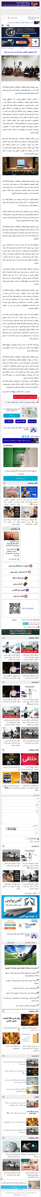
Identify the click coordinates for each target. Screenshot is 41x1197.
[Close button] (40, 1179)
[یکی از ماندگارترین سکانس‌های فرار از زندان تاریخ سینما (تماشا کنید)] (11, 536)
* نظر (37, 811)
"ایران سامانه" (17, 1195)
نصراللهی (30, 627)
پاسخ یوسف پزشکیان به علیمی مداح (26, 1006)
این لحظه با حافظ (18, 578)
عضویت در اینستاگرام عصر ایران (19, 566)
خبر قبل (10, 421)
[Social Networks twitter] (25, 436)
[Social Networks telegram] (23, 436)
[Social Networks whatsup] (28, 436)
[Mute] (8, 465)
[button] (6, 25)
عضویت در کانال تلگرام (23, 392)
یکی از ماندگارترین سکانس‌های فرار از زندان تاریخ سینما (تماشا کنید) (12, 544)
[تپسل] (4, 446)
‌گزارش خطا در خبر (34, 624)
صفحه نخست (37, 48)
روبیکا (13, 392)
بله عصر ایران (6, 392)
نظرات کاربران (20, 421)
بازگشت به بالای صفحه (31, 893)
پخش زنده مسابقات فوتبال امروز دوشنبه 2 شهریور (21, 968)
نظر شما (36, 795)
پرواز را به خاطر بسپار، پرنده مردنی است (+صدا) (16, 429)
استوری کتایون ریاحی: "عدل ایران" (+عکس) (25, 988)
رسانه (25, 627)
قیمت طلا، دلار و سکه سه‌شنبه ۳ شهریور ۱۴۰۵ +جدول (21, 993)
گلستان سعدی (17, 584)
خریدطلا (12, 415)
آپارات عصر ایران (19, 596)
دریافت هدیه (14, 1187)
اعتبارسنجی (36, 841)
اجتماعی (31, 48)
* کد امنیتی (35, 826)
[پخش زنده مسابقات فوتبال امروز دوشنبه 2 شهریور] (20, 955)
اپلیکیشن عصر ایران (27, 608)
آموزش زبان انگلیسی (18, 590)
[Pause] (5, 465)
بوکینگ (31, 841)
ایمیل (37, 805)
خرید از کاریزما (20, 478)
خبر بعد (31, 421)
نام (37, 798)
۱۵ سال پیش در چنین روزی (18, 572)
